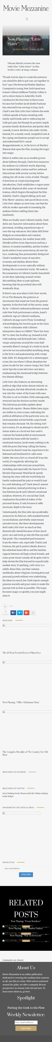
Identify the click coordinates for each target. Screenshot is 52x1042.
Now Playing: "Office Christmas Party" (21, 702)
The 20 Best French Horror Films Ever (22, 653)
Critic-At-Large (14, 34)
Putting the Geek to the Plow (26, 1007)
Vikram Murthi (21, 49)
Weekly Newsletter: (26, 1015)
